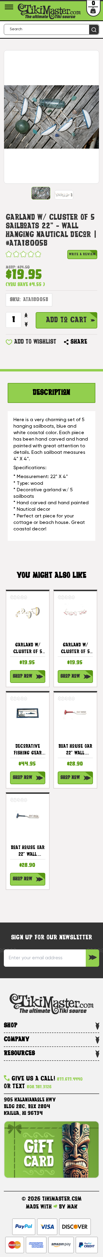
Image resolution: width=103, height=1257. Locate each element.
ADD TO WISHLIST (35, 342)
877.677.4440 (70, 1079)
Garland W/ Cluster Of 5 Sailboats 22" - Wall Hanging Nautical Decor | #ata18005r (75, 649)
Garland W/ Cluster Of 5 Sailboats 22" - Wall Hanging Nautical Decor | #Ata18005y (28, 649)
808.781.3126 (39, 1087)
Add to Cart (66, 320)
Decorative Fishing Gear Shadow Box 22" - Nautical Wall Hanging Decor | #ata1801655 (28, 750)
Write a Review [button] (82, 254)
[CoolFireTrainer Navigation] (10, 7)
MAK (72, 1207)
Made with (39, 1207)
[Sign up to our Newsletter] (92, 958)
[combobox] (51, 29)
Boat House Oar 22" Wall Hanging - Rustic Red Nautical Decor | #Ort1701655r (75, 750)
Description (51, 392)
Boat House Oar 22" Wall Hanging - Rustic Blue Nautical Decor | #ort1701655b (28, 852)
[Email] (93, 342)
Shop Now (22, 676)
